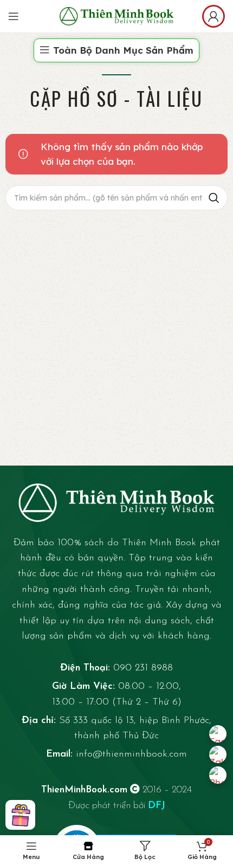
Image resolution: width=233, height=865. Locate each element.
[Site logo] (116, 15)
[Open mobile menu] (13, 16)
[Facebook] (217, 734)
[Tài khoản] (213, 16)
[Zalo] (217, 754)
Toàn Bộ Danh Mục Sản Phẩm (123, 50)
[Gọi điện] (217, 775)
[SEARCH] (214, 197)
